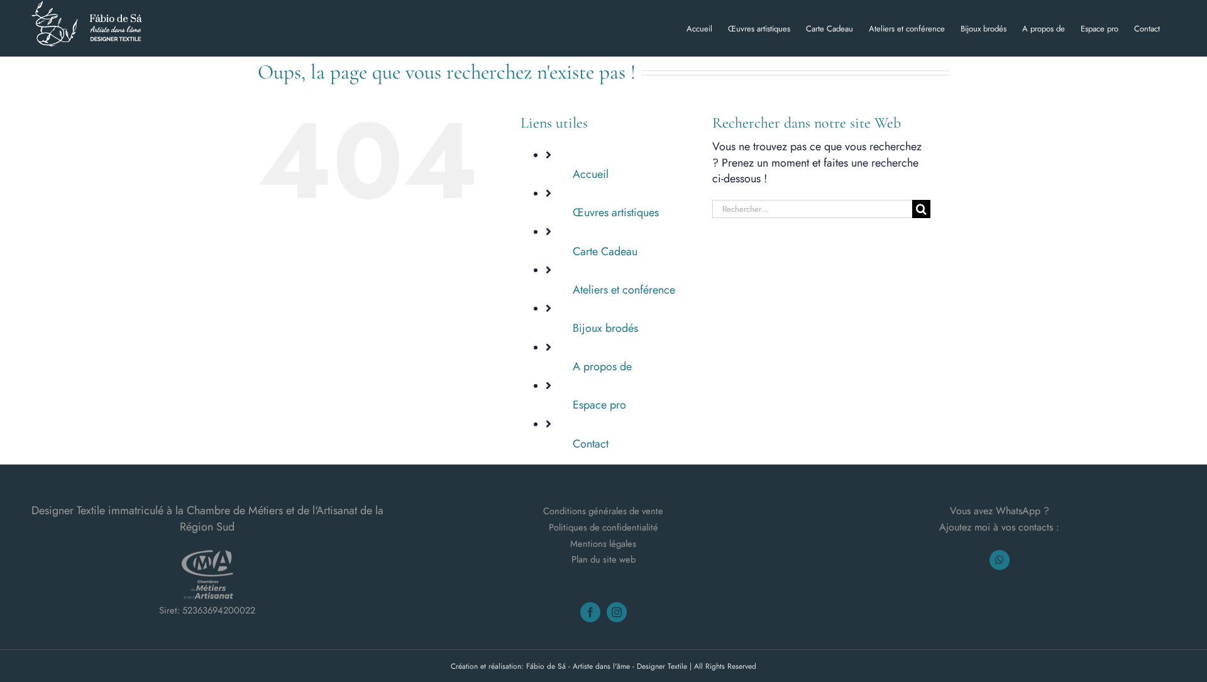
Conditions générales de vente (603, 510)
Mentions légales (603, 543)
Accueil (591, 174)
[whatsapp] (999, 560)
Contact (591, 444)
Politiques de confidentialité (603, 527)
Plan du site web (603, 559)
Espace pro (599, 405)
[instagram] (617, 612)
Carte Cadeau (605, 251)
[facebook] (590, 612)
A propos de (602, 366)
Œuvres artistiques (616, 212)
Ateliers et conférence (624, 290)
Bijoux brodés (605, 328)
